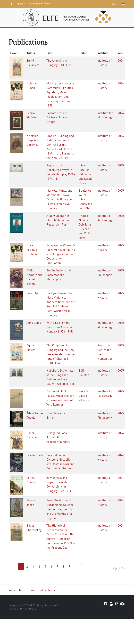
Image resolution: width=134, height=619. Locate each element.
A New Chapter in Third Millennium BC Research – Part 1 (59, 220)
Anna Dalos (33, 322)
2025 (121, 165)
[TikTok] (108, 3)
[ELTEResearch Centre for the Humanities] (67, 17)
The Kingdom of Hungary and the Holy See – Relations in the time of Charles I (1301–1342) (60, 354)
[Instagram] (104, 3)
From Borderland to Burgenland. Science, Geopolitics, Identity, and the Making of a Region (60, 509)
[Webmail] (118, 3)
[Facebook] (89, 3)
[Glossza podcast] (113, 4)
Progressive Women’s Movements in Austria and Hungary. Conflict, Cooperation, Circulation (60, 254)
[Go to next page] (74, 564)
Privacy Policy (28, 609)
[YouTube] (99, 3)
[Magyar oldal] (123, 4)
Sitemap (13, 609)
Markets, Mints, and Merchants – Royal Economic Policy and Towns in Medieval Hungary (59, 199)
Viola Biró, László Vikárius (85, 395)
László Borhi (34, 455)
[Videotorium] (94, 3)
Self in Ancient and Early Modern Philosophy (58, 274)
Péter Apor (33, 293)
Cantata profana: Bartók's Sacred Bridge (57, 117)
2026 (121, 60)
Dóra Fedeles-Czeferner (33, 249)
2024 (121, 433)
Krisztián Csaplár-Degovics (32, 140)
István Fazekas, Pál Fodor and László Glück (85, 174)
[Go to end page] (79, 564)
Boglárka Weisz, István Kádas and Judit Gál (85, 199)
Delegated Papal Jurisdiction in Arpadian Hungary (58, 437)
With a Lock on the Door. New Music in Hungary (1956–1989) (59, 327)
